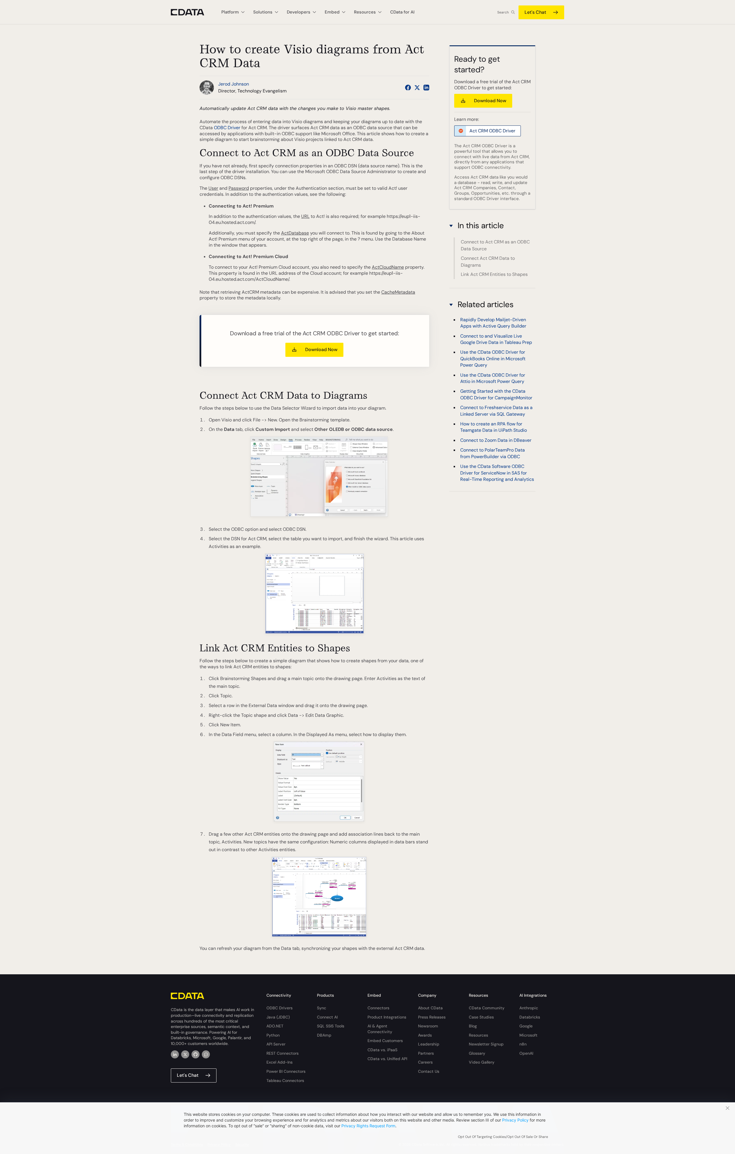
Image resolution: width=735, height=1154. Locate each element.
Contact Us (428, 1071)
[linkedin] (175, 1054)
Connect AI (327, 1017)
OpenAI (526, 1053)
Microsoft (528, 1035)
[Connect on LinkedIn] (426, 87)
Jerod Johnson (233, 84)
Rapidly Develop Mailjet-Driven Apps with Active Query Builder (493, 322)
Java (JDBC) (278, 1017)
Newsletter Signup (486, 1044)
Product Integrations (387, 1017)
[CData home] (192, 12)
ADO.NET (274, 1026)
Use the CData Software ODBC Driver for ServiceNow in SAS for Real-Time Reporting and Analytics (497, 472)
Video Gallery (481, 1062)
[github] (196, 1054)
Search (503, 12)
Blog (473, 1026)
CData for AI (402, 12)
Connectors (378, 1007)
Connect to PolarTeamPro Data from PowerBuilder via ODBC (492, 453)
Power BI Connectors (285, 1071)
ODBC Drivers (279, 1007)
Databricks (529, 1017)
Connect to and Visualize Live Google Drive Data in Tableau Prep (496, 339)
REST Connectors (282, 1053)
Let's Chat (535, 12)
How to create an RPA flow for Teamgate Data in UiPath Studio (493, 427)
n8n (523, 1044)
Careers (425, 1062)
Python (273, 1035)
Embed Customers (385, 1040)
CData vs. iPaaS (382, 1049)
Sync (321, 1007)
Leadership (428, 1044)
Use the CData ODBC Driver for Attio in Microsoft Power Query (492, 378)
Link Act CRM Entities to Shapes (494, 274)
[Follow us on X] (417, 87)
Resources (478, 1035)
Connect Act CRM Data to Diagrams (488, 261)
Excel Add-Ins (279, 1062)
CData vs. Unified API (387, 1058)
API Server (275, 1044)
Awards (425, 1035)
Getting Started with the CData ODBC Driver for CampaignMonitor (496, 394)
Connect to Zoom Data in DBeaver (495, 440)
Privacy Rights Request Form (368, 1125)
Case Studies (481, 1017)
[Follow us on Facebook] (408, 87)
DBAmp (324, 1035)
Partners (426, 1053)
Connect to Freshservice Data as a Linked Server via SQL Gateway (496, 410)
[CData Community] (206, 1054)
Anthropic (528, 1007)
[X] (185, 1054)
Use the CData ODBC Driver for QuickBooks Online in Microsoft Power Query (492, 358)
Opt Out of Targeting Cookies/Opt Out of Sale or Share (503, 1136)
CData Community (486, 1007)
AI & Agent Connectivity (380, 1028)
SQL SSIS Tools (330, 1026)
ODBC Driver (227, 128)
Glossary (477, 1053)
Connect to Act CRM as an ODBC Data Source (495, 245)
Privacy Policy (515, 1120)
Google (526, 1026)
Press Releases (432, 1017)
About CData (430, 1007)
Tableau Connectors (285, 1080)
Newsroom (428, 1026)
